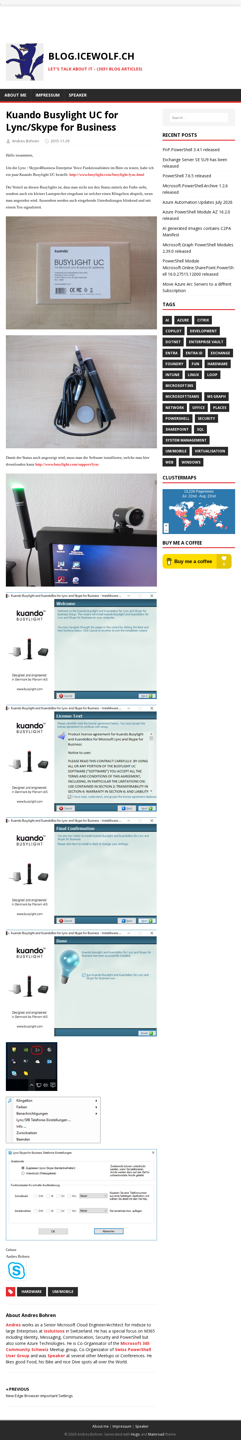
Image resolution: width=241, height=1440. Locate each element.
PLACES (219, 407)
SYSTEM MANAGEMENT (186, 440)
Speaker (56, 1355)
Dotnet (173, 341)
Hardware (31, 1291)
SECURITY (206, 418)
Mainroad (156, 1434)
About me (100, 1426)
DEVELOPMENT (203, 331)
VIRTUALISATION (210, 451)
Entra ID (194, 353)
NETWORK (174, 407)
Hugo (135, 1434)
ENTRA (171, 353)
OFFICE (198, 407)
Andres (13, 1325)
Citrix (203, 320)
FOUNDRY (174, 363)
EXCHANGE (220, 353)
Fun (195, 363)
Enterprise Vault (206, 341)
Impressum (122, 1426)
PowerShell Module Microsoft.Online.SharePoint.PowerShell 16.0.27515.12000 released (198, 267)
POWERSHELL (177, 418)
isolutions (54, 1331)
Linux (193, 374)
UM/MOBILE (176, 451)
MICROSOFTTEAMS (182, 396)
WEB (169, 462)
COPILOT (173, 331)
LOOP (212, 374)
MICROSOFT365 (179, 385)
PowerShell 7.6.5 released (187, 175)
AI (167, 320)
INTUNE (172, 374)
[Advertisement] (120, 19)
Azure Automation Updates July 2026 (197, 202)
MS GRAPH (216, 396)
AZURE (183, 320)
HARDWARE (217, 363)
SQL (200, 429)
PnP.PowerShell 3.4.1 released (191, 149)
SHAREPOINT (177, 429)
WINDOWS (191, 462)
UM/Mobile (62, 1291)
